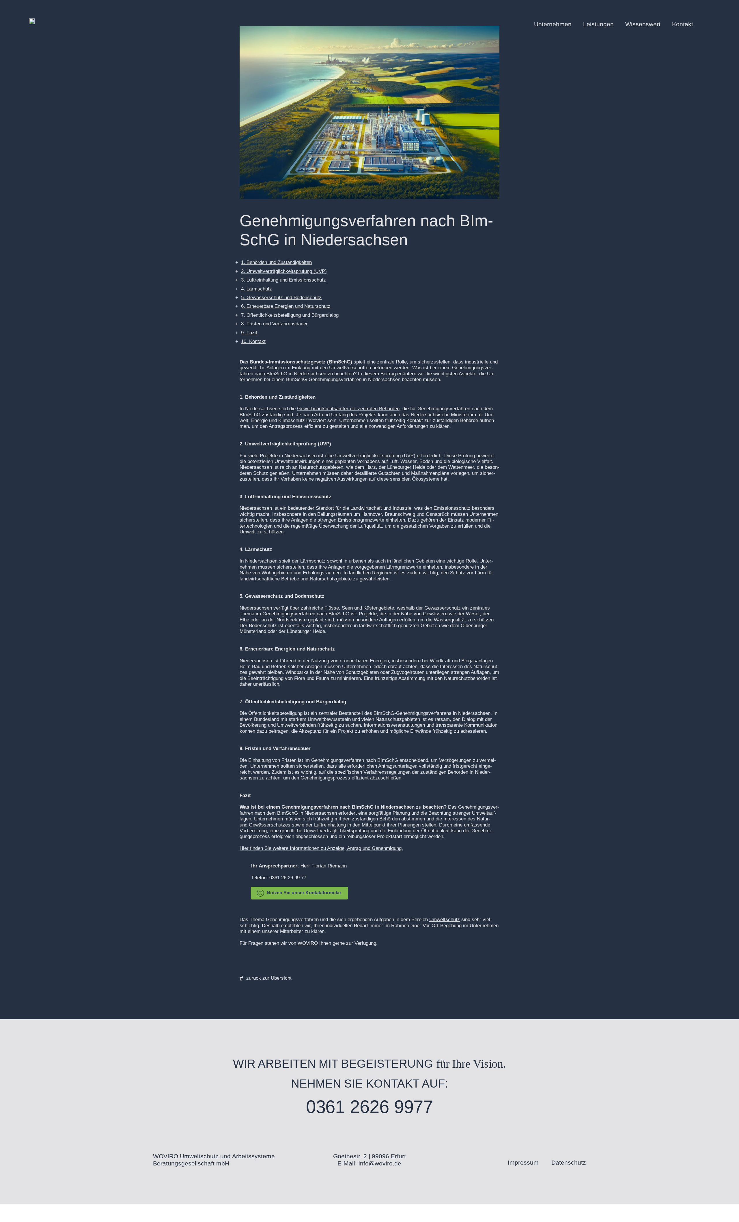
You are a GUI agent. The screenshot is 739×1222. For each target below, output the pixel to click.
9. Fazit (249, 333)
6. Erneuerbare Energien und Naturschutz (286, 306)
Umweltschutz (444, 919)
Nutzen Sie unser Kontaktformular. (304, 892)
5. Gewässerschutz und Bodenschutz (281, 297)
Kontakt (682, 24)
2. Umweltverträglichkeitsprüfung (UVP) (284, 271)
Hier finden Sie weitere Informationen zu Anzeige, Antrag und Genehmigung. (321, 848)
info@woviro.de (380, 1163)
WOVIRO (308, 943)
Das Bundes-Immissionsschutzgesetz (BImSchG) (296, 362)
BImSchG (287, 813)
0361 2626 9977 (369, 1107)
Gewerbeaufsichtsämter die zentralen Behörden (348, 408)
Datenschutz (568, 1162)
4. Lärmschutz (256, 289)
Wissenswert (642, 24)
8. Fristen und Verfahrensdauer (274, 324)
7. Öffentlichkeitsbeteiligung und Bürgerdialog (290, 315)
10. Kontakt (253, 341)
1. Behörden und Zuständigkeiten (276, 262)
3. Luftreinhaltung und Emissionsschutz (283, 280)
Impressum (523, 1162)
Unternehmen (553, 24)
